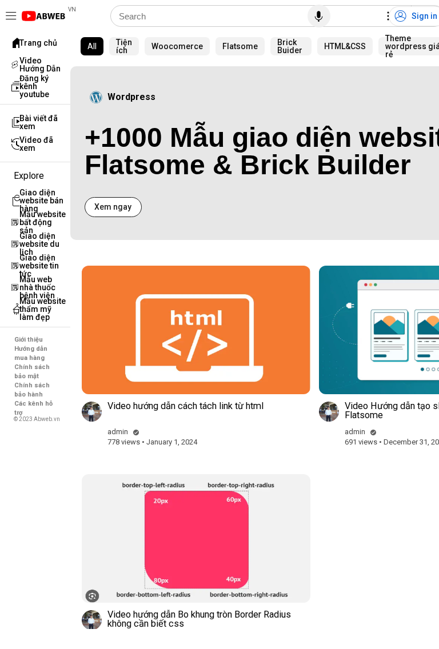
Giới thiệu (28, 339)
